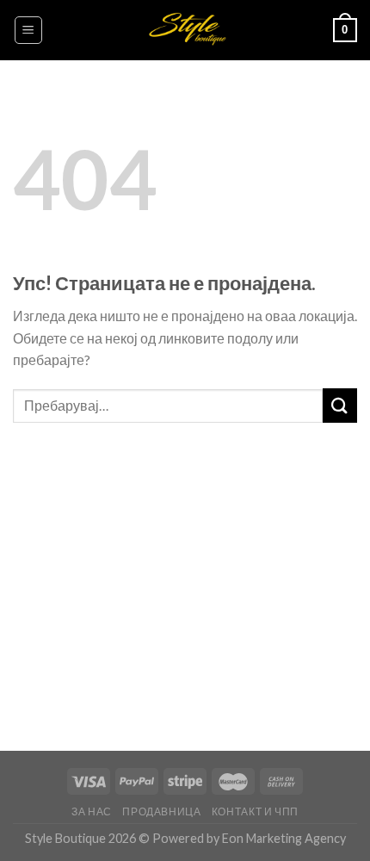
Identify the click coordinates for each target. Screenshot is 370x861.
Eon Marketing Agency (284, 838)
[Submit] (340, 405)
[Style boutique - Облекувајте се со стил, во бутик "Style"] (185, 30)
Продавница (161, 811)
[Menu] (29, 30)
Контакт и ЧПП (255, 811)
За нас (91, 811)
